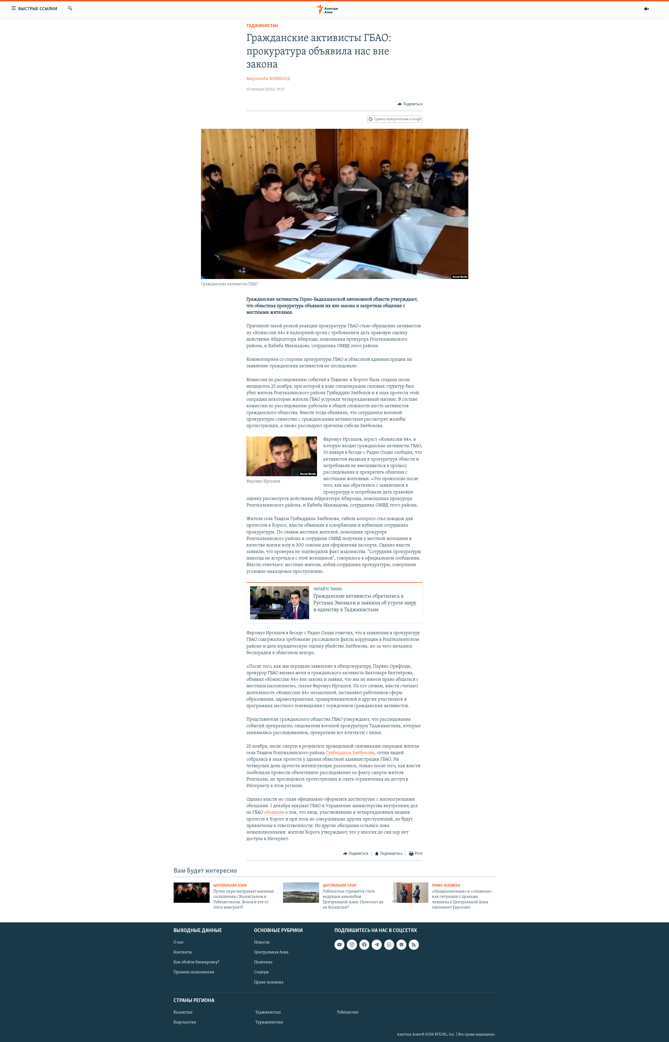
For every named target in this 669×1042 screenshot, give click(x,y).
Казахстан (183, 1012)
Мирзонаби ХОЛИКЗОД (268, 79)
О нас (179, 942)
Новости (262, 942)
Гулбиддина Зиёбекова (350, 753)
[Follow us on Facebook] (364, 945)
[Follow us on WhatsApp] (389, 945)
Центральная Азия (230, 886)
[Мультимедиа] (646, 9)
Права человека (446, 886)
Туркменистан (269, 1022)
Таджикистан (262, 26)
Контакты (183, 952)
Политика (263, 962)
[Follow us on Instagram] (352, 945)
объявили (274, 812)
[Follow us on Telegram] (377, 945)
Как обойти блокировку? (196, 962)
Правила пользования (194, 972)
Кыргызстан (185, 1022)
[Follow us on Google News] (401, 945)
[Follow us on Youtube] (339, 945)
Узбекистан (348, 1012)
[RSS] (414, 945)
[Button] (410, 104)
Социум (261, 972)
